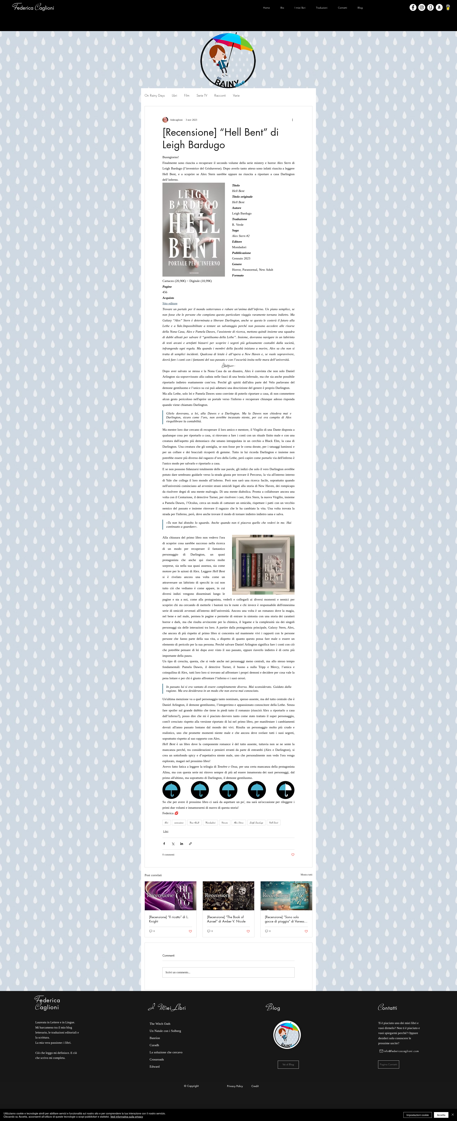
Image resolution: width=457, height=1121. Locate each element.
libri (166, 822)
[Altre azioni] (292, 120)
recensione (179, 822)
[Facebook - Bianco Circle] (413, 7)
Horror (225, 822)
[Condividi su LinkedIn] (181, 843)
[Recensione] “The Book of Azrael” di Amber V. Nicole (226, 919)
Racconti (220, 95)
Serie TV (202, 95)
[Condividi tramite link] (190, 843)
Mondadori (210, 822)
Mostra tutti (306, 874)
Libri (174, 95)
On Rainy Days (155, 95)
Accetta (441, 1115)
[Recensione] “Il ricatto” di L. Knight (169, 919)
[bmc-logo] (448, 7)
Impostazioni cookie (417, 1115)
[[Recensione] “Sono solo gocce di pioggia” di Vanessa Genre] (286, 895)
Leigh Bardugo (256, 822)
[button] (300, 7)
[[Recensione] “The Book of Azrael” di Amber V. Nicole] (228, 895)
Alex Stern (239, 822)
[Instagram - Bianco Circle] (421, 7)
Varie (236, 95)
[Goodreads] (430, 7)
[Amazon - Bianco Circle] (439, 7)
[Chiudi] (453, 1115)
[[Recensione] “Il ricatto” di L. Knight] (170, 895)
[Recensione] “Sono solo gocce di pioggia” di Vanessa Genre (285, 919)
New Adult (194, 822)
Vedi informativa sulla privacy (126, 1116)
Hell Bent (273, 822)
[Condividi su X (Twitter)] (173, 843)
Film (186, 95)
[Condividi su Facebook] (164, 843)
